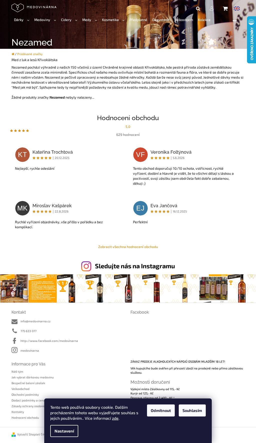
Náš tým (17, 371)
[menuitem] (22, 20)
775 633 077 (28, 331)
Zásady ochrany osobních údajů (33, 406)
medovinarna (29, 350)
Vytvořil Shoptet (28, 434)
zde (115, 418)
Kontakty (18, 411)
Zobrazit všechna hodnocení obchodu (128, 247)
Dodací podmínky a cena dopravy (34, 400)
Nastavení (64, 430)
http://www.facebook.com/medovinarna (49, 340)
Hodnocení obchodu (25, 417)
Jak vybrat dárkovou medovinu (33, 377)
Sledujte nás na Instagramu (135, 266)
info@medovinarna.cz (35, 321)
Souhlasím (192, 410)
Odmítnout (161, 410)
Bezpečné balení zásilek (28, 383)
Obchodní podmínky (25, 394)
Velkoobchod (21, 388)
